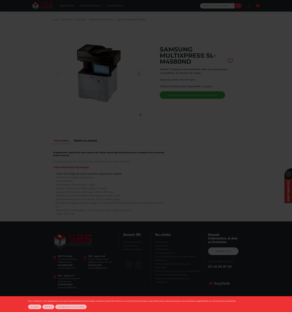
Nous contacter (288, 191)
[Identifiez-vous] (249, 6)
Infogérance (161, 282)
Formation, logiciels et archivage (171, 275)
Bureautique (80, 20)
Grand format (162, 249)
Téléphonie (160, 260)
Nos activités (67, 20)
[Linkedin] (139, 265)
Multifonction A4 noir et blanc (101, 20)
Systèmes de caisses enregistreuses (172, 278)
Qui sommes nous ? (133, 242)
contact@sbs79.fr (66, 268)
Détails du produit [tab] (85, 140)
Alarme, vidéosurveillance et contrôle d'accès (177, 271)
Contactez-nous (223, 251)
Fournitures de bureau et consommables (175, 256)
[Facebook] (129, 265)
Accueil (56, 20)
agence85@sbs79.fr (97, 268)
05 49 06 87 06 (220, 266)
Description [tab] (61, 140)
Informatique (162, 245)
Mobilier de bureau (164, 253)
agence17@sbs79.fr (67, 287)
